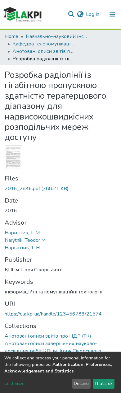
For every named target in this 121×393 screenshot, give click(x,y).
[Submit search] (71, 14)
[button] (80, 14)
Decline (81, 383)
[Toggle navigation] (112, 14)
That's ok (103, 383)
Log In (93, 14)
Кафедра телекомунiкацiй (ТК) (43, 43)
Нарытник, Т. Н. (23, 247)
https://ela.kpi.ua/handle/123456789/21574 (53, 314)
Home (11, 36)
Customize (14, 383)
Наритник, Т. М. (23, 232)
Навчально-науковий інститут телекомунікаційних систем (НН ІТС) (57, 36)
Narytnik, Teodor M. (26, 240)
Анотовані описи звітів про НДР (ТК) (43, 51)
